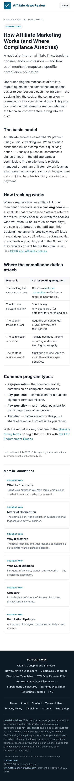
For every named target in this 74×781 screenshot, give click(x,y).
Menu (64, 5)
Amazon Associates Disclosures (36, 681)
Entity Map (62, 708)
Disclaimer (32, 708)
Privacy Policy (13, 708)
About (24, 703)
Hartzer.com (11, 760)
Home (7, 19)
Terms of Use (53, 703)
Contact (37, 703)
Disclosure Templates (19, 676)
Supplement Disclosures (22, 686)
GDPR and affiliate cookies (28, 251)
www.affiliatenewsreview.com (20, 767)
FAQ (50, 692)
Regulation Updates (33, 692)
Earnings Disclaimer (53, 686)
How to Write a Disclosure (21, 670)
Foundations (19, 19)
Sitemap (47, 708)
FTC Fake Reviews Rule (51, 676)
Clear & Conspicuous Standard (36, 665)
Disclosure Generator (54, 670)
